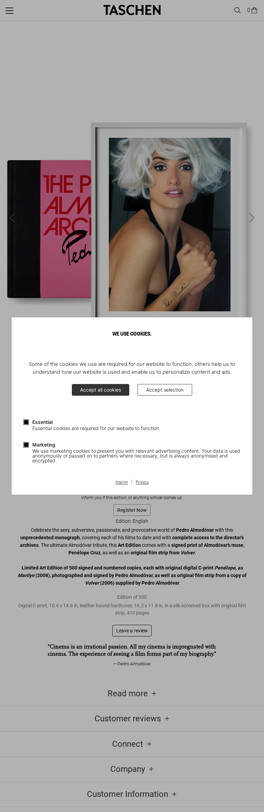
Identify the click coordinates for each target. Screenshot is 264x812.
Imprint (122, 482)
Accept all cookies (100, 390)
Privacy (142, 482)
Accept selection (165, 390)
